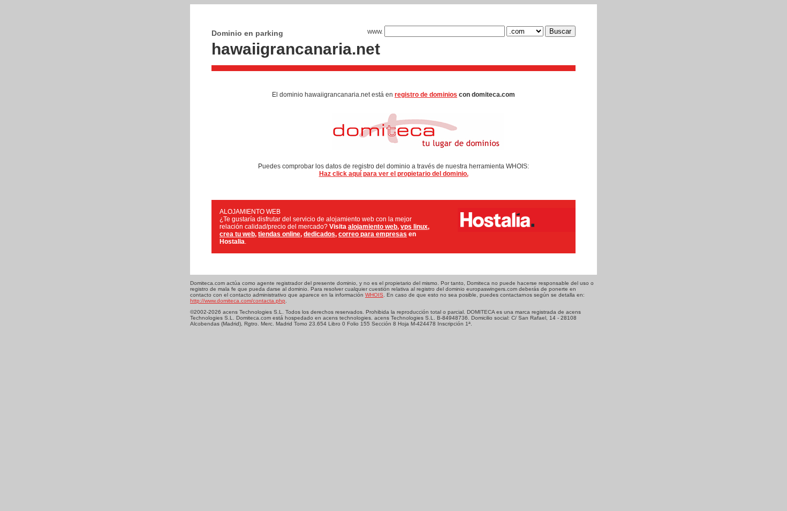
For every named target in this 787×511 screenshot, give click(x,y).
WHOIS (374, 295)
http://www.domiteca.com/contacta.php (237, 301)
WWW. (375, 32)
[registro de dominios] (394, 154)
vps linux (414, 226)
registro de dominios (426, 94)
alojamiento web (372, 226)
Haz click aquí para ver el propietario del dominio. (393, 173)
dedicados (319, 234)
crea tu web (237, 234)
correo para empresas (372, 234)
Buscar (560, 31)
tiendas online (279, 234)
